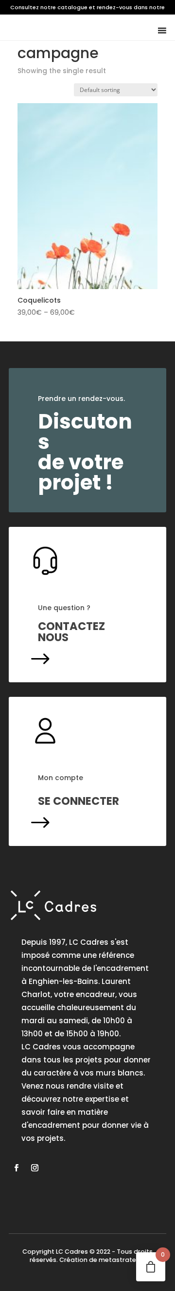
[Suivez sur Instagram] (34, 1168)
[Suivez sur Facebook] (16, 1168)
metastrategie (122, 1260)
